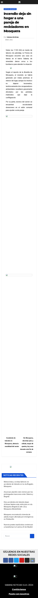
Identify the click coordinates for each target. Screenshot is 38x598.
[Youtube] (21, 560)
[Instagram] (27, 560)
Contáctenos (19, 589)
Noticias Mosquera (10, 9)
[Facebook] (5, 560)
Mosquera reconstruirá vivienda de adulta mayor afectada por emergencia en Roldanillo (18, 517)
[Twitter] (16, 560)
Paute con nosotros (19, 594)
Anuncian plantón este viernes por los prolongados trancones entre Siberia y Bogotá (18, 494)
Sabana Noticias (13, 37)
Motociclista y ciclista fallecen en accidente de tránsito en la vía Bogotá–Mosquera (19, 484)
